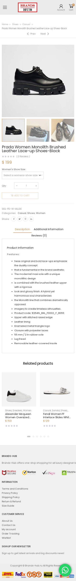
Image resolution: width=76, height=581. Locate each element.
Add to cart (22, 195)
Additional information (48, 229)
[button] (29, 436)
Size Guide (8, 505)
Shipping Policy (11, 497)
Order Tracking (10, 533)
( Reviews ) (23, 157)
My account (9, 529)
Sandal (56, 410)
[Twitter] (19, 219)
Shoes (15, 24)
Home (5, 24)
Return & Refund (11, 501)
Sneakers (17, 410)
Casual (26, 24)
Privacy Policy (10, 493)
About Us (7, 520)
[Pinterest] (25, 219)
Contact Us (8, 525)
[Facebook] (13, 219)
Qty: (4, 185)
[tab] (22, 229)
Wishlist (6, 537)
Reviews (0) (39, 235)
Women (40, 213)
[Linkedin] (31, 219)
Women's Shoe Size (13, 169)
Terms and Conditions (15, 488)
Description (22, 229)
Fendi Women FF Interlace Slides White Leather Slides (57, 417)
